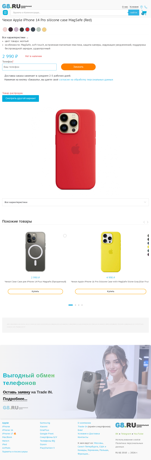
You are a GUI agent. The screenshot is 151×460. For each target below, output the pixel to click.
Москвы (98, 443)
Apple (5, 422)
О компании (84, 422)
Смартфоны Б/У (48, 437)
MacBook (7, 437)
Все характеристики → (15, 37)
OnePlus (44, 430)
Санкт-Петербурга (88, 446)
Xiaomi (43, 426)
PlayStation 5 (47, 447)
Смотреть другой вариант (21, 98)
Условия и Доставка (89, 433)
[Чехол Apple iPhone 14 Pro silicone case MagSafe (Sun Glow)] (44, 29)
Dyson (43, 444)
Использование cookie (127, 439)
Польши (103, 450)
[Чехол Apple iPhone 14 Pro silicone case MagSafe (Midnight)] (22, 29)
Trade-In (82, 426)
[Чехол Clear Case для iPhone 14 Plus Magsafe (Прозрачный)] (65, 235)
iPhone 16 (7, 430)
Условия (134, 6)
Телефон (7, 61)
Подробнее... (15, 399)
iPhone (6, 426)
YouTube (138, 433)
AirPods (6, 447)
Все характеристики (16, 202)
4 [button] (82, 305)
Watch (5, 440)
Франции (83, 453)
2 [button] (75, 305)
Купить (35, 291)
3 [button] (78, 305)
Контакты (83, 437)
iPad (4, 444)
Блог (80, 430)
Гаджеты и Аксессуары (15, 451)
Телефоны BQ (47, 440)
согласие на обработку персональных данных (86, 79)
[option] (75, 151)
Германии (93, 450)
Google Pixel (47, 433)
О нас (125, 6)
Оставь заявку (16, 392)
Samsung (45, 422)
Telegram (126, 433)
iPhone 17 (7, 433)
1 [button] (70, 305)
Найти (134, 12)
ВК (116, 433)
